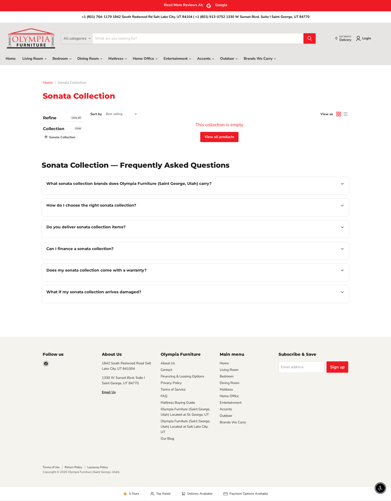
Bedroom (60, 58)
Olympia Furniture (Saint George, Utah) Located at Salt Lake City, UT (185, 426)
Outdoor (227, 58)
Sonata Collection (61, 137)
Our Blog (167, 438)
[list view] (345, 114)
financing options (83, 259)
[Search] (309, 38)
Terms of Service (173, 389)
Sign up (337, 367)
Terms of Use (51, 467)
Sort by (96, 114)
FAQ (164, 396)
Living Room (33, 58)
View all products (219, 136)
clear (78, 128)
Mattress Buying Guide (178, 402)
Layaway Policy (97, 467)
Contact (166, 369)
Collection (53, 128)
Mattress (116, 58)
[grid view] (339, 114)
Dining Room (88, 58)
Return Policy (73, 467)
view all (76, 117)
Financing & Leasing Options (182, 376)
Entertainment (176, 58)
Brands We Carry (258, 58)
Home (11, 58)
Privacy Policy (171, 383)
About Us (168, 363)
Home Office (144, 58)
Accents (204, 58)
